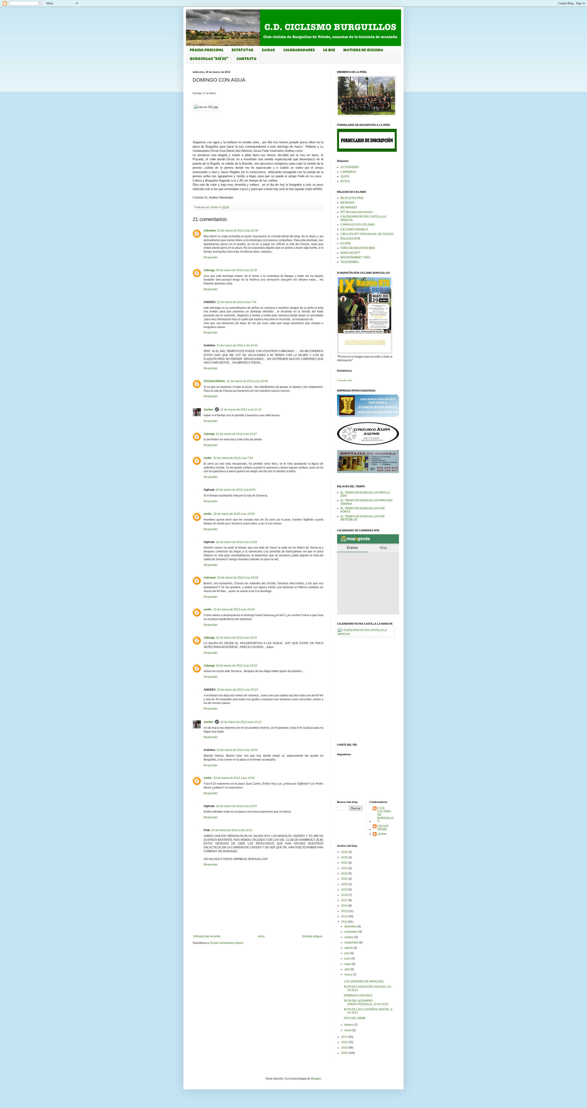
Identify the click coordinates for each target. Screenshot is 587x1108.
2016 (344, 905)
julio (347, 953)
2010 (344, 1047)
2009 (344, 1053)
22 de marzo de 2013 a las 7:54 (233, 458)
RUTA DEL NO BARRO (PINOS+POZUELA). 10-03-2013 (366, 1002)
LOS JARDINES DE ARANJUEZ (364, 981)
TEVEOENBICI (350, 262)
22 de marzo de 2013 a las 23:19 (237, 689)
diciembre (350, 926)
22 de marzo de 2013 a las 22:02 (236, 637)
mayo (348, 964)
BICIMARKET (349, 207)
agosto (349, 947)
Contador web (344, 380)
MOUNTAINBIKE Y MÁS (355, 257)
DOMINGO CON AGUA (358, 995)
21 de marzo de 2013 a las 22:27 (236, 433)
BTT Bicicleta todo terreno (357, 212)
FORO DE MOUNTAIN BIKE (358, 248)
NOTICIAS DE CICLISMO (363, 50)
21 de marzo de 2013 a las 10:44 (237, 345)
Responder (211, 257)
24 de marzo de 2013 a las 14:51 (231, 830)
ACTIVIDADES (350, 167)
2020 (344, 884)
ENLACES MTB (350, 238)
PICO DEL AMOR (354, 1018)
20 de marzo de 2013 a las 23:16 (236, 270)
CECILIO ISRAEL (214, 381)
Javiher (208, 409)
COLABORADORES (299, 50)
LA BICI (329, 50)
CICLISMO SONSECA (354, 229)
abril (347, 969)
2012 (344, 1037)
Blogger (316, 1078)
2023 (344, 868)
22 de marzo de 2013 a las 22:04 (236, 665)
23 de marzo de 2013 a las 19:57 (236, 806)
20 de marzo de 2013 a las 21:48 (237, 230)
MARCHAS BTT (350, 252)
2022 (344, 873)
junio (347, 958)
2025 (344, 857)
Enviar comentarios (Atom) (226, 943)
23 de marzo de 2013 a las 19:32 (234, 778)
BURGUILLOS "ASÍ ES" (209, 59)
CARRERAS (348, 172)
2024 (344, 862)
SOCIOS (268, 50)
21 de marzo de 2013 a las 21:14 (240, 409)
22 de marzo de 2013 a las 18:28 (237, 577)
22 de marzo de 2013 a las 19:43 (234, 609)
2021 (344, 878)
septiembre (351, 942)
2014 (344, 916)
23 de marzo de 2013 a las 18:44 (237, 750)
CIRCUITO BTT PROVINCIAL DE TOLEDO (367, 234)
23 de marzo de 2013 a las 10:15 (240, 722)
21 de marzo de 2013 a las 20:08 (247, 381)
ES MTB (346, 243)
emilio (208, 458)
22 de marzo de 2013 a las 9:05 (235, 489)
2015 (344, 911)
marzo (348, 974)
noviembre (351, 931)
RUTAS (345, 181)
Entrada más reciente (207, 936)
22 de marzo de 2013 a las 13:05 (234, 513)
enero (348, 1030)
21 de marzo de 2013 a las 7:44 (236, 302)
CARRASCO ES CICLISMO (358, 224)
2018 (344, 895)
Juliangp (209, 270)
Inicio (261, 936)
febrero (349, 1024)
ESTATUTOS (242, 50)
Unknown (210, 230)
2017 (344, 900)
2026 (344, 852)
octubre (349, 937)
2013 (344, 921)
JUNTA (345, 176)
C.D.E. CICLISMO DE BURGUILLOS (385, 815)
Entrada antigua (312, 936)
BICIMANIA (347, 202)
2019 (344, 889)
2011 (344, 1042)
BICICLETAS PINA (352, 198)
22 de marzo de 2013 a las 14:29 (236, 542)
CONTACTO (246, 59)
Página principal (206, 50)
